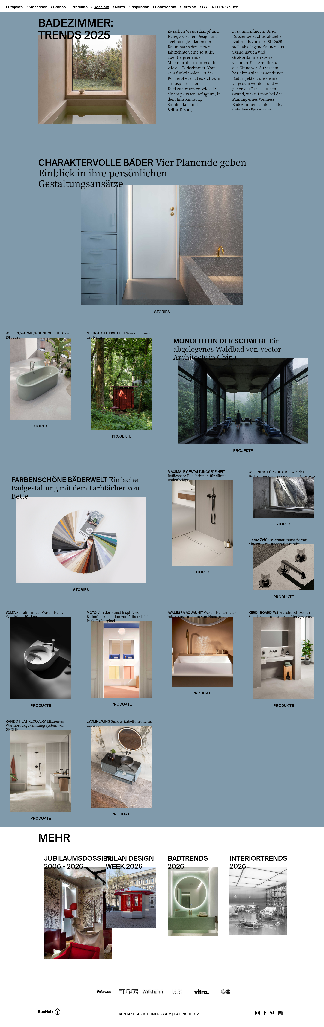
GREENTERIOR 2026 (220, 6)
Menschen (38, 6)
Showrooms (165, 6)
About (143, 1014)
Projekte (15, 6)
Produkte (80, 6)
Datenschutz (186, 1014)
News (120, 6)
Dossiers (101, 6)
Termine (189, 6)
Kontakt (127, 1014)
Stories (59, 6)
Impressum (161, 1014)
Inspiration (140, 6)
